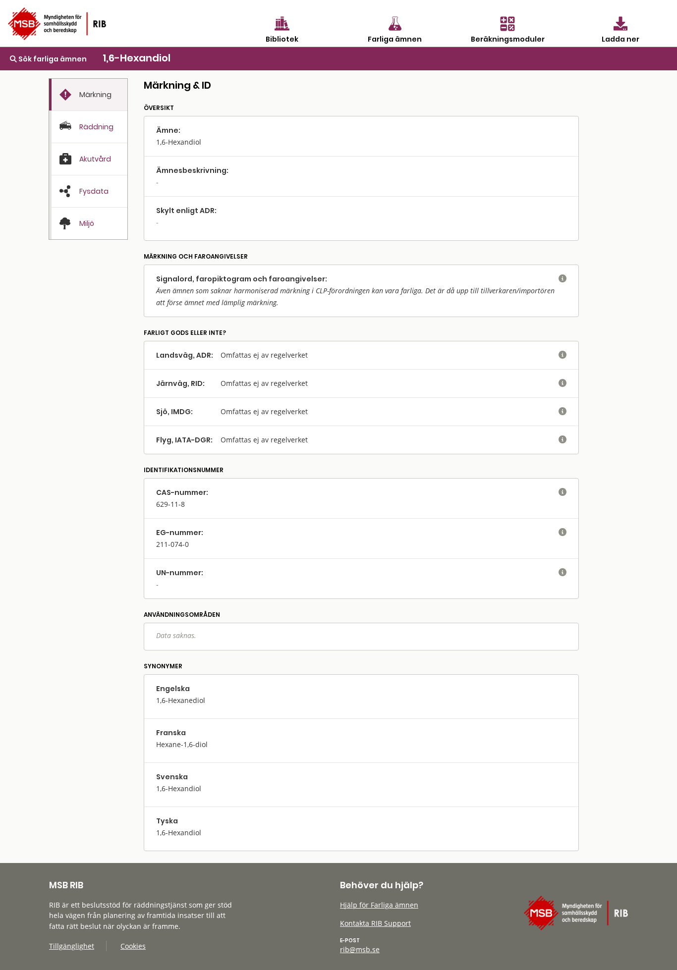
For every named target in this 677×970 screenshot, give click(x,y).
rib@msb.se (360, 949)
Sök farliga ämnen (52, 59)
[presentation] (88, 95)
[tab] (88, 94)
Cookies (133, 946)
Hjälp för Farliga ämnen (379, 905)
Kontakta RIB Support (375, 923)
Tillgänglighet (71, 946)
